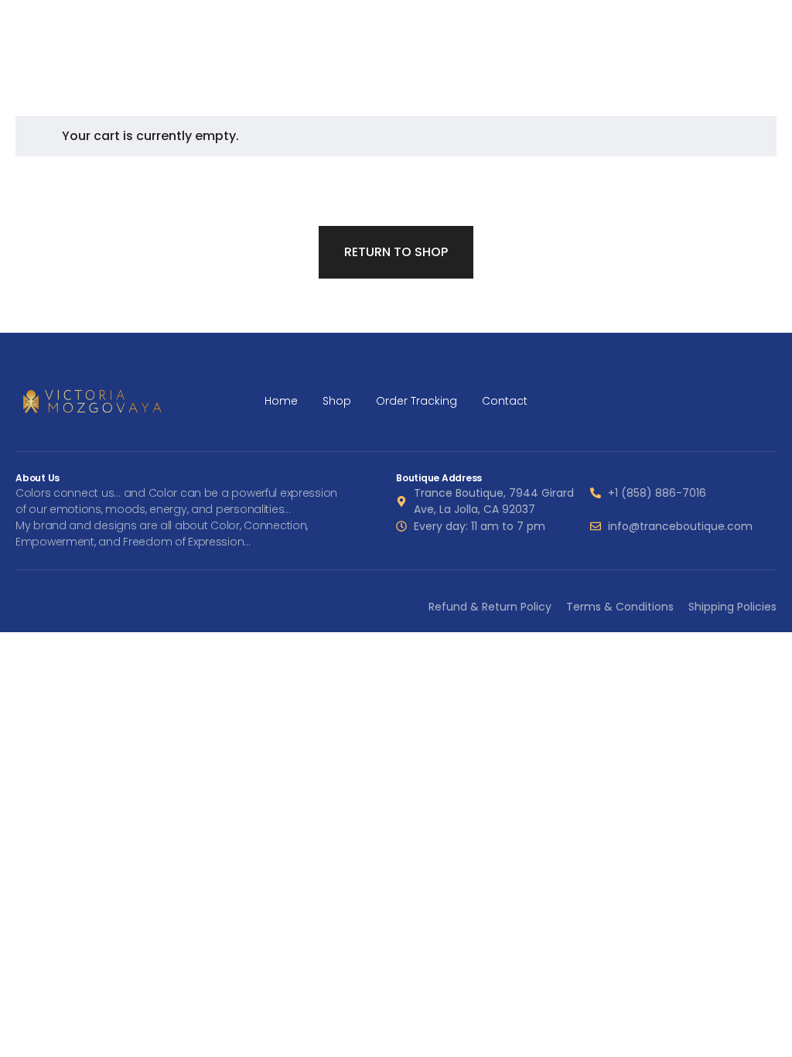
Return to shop (396, 252)
